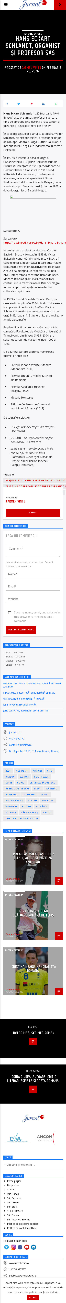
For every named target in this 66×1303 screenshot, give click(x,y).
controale (41, 776)
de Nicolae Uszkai (17, 788)
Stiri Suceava (14, 1198)
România (41, 806)
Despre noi (13, 1185)
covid (21, 782)
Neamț (44, 794)
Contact (11, 1189)
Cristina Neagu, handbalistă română (24, 698)
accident (22, 770)
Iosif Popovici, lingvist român (20, 704)
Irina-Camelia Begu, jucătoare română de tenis (29, 692)
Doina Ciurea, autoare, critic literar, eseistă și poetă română (33, 1079)
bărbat (24, 776)
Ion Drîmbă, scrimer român (34, 1033)
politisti (48, 800)
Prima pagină (14, 1181)
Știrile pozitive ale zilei (21, 818)
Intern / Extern (33, 33)
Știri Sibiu (12, 1206)
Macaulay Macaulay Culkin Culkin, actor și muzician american (32, 685)
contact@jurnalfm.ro (20, 744)
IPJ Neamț (11, 794)
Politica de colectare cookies (22, 1223)
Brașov (10, 776)
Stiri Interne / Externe (18, 1219)
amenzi (37, 770)
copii (8, 782)
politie (32, 800)
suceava (10, 812)
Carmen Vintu (31, 68)
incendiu (52, 788)
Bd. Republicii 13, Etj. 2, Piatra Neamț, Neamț (34, 751)
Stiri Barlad (13, 1193)
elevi (37, 788)
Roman (26, 806)
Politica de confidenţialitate (22, 1228)
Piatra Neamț (14, 800)
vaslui (47, 812)
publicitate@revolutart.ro (22, 1275)
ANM (50, 770)
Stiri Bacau (13, 1215)
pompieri (11, 806)
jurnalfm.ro (15, 732)
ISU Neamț (29, 794)
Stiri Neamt (13, 1202)
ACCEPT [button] (33, 1297)
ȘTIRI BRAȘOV (15, 1210)
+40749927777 (17, 738)
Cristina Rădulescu (43, 782)
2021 (8, 770)
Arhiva (33, 512)
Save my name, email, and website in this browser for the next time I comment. (37, 613)
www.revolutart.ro (19, 1263)
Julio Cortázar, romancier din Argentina (26, 710)
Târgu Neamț (29, 812)
